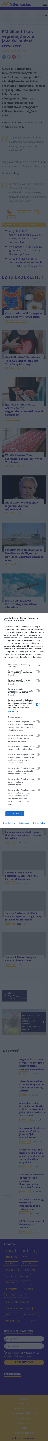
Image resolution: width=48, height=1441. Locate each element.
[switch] (38, 671)
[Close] (42, 618)
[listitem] (24, 665)
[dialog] (24, 720)
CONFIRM (15, 813)
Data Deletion (9, 823)
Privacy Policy (39, 823)
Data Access (24, 823)
